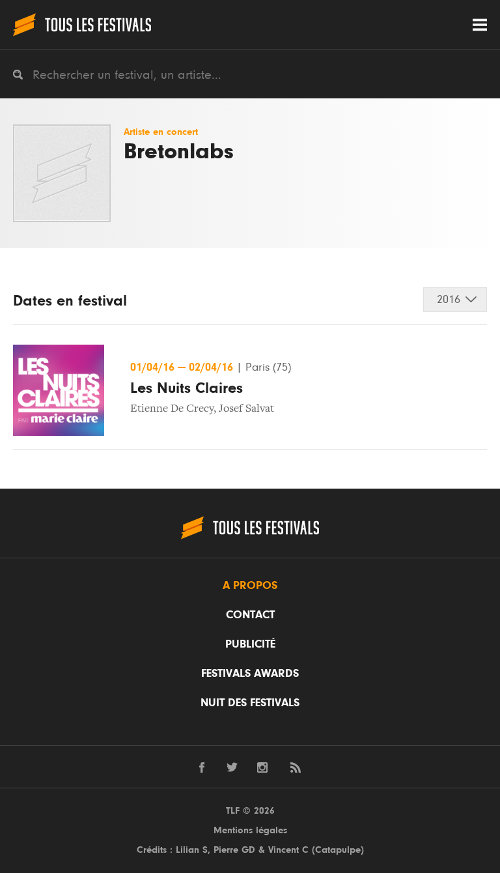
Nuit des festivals (250, 703)
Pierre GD (234, 850)
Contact (250, 615)
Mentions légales (250, 830)
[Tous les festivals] (82, 24)
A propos (250, 586)
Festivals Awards (250, 674)
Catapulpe (338, 850)
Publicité (250, 644)
